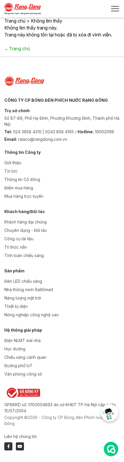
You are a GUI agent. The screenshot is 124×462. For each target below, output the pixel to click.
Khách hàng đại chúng (25, 221)
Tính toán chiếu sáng (24, 255)
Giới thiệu (12, 162)
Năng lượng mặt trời (22, 297)
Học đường (14, 348)
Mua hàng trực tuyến (23, 196)
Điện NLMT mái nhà (22, 340)
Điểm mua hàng (18, 187)
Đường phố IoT (18, 365)
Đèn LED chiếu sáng (23, 281)
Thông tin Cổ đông (22, 179)
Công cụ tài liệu (18, 238)
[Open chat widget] (111, 449)
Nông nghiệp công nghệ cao (31, 314)
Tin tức (11, 171)
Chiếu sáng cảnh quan (25, 357)
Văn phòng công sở (23, 374)
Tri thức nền (15, 247)
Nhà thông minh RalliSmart (28, 289)
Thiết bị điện (16, 306)
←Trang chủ (17, 48)
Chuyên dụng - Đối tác (25, 230)
